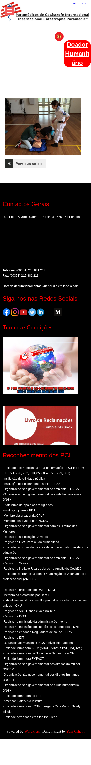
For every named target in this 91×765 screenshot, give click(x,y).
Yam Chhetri (75, 731)
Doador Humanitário (77, 53)
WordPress (32, 731)
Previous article (29, 164)
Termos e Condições (27, 327)
